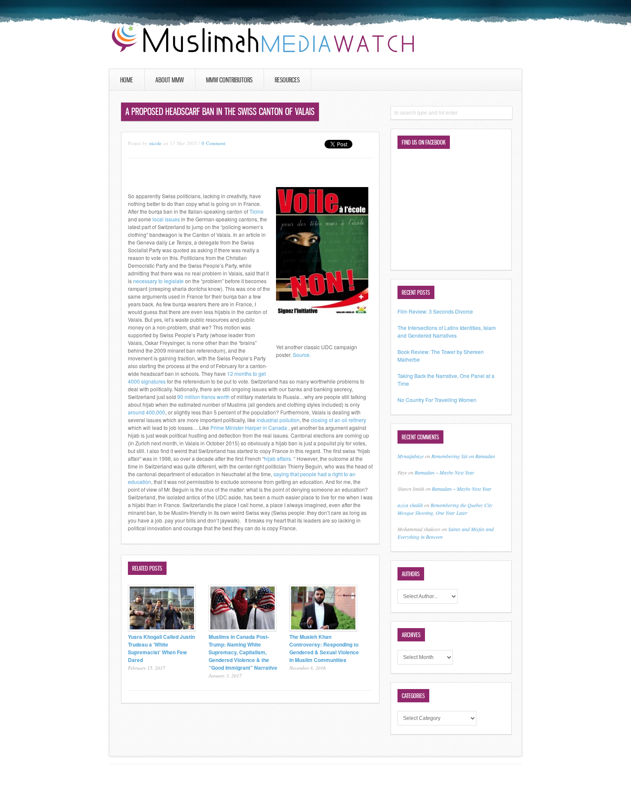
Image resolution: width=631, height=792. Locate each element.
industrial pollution (278, 419)
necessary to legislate (158, 280)
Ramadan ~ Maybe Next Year (444, 472)
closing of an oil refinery (338, 419)
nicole (155, 143)
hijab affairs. (278, 458)
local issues (166, 219)
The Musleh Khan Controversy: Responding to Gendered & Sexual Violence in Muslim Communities (324, 648)
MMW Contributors (229, 80)
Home (126, 80)
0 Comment (213, 143)
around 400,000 (146, 412)
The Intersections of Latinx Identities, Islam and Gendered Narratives (446, 331)
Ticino (256, 211)
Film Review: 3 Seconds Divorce (435, 311)
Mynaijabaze (410, 456)
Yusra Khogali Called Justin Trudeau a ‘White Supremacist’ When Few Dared (161, 648)
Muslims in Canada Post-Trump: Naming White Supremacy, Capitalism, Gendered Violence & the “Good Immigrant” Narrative (243, 652)
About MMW (169, 80)
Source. (302, 354)
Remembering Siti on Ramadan (463, 456)
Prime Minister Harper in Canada (248, 427)
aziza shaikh (410, 505)
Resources (287, 80)
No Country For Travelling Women (436, 399)
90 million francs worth (203, 396)
